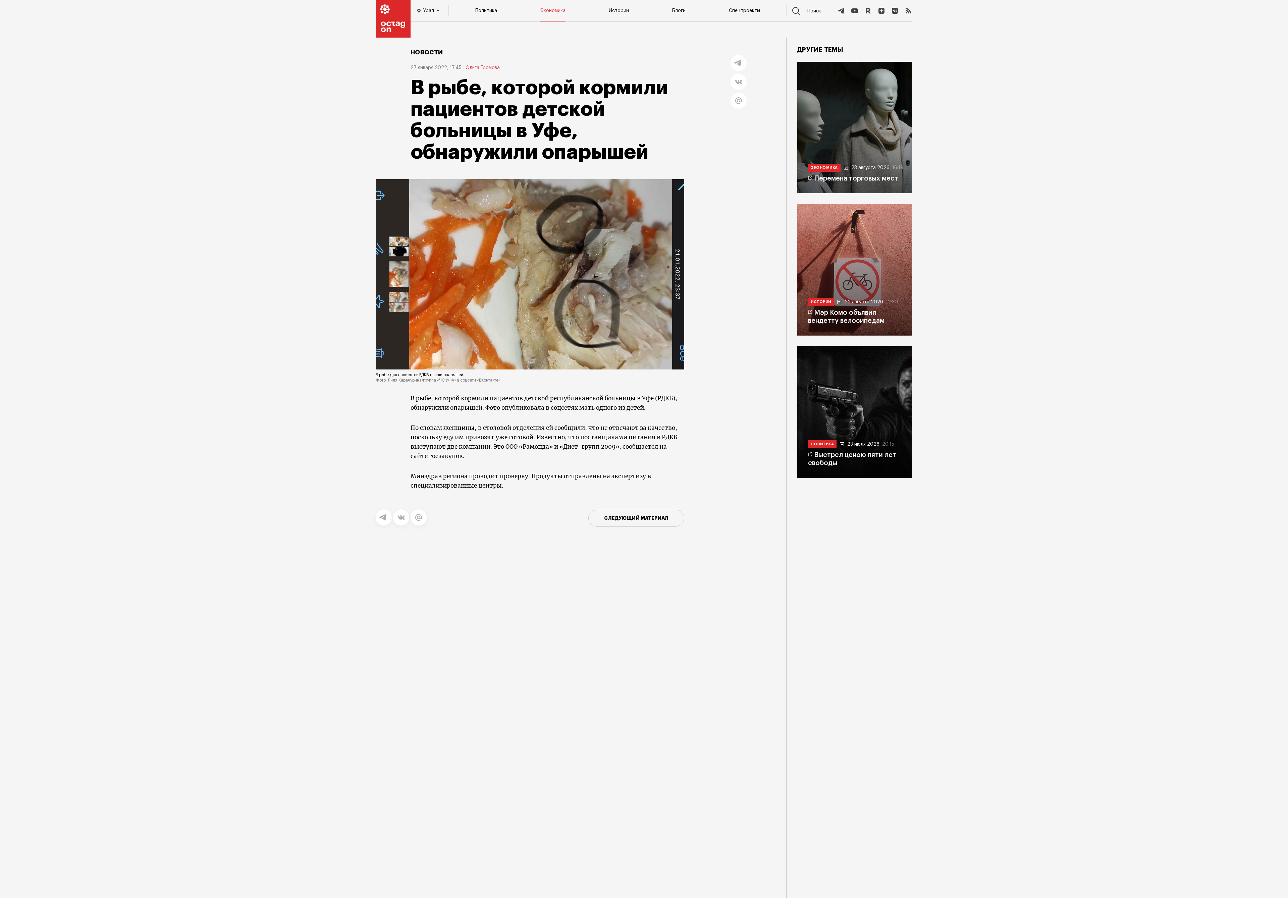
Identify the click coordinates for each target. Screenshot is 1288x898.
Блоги (679, 10)
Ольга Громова (483, 67)
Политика (486, 10)
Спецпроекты (744, 10)
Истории (619, 10)
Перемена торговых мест (856, 178)
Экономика (553, 10)
